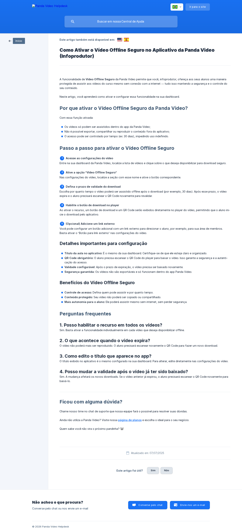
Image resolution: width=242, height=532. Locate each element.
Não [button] (166, 470)
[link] (17, 40)
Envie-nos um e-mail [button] (192, 504)
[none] (49, 6)
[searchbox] (121, 21)
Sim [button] (153, 470)
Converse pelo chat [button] (150, 504)
